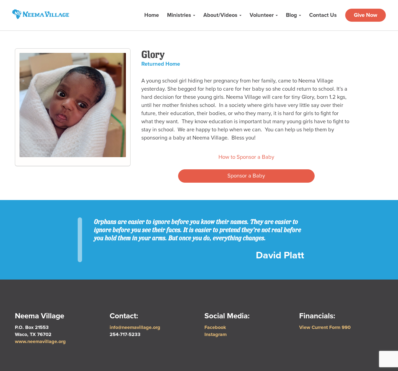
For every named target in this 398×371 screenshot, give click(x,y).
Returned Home (160, 64)
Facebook (215, 327)
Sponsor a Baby (246, 176)
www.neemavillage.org (40, 341)
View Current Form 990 (325, 327)
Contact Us (323, 15)
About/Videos (221, 15)
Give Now (365, 15)
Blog (292, 15)
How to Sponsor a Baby (246, 157)
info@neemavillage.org (135, 327)
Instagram (215, 334)
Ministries (180, 15)
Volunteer (262, 15)
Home (151, 15)
